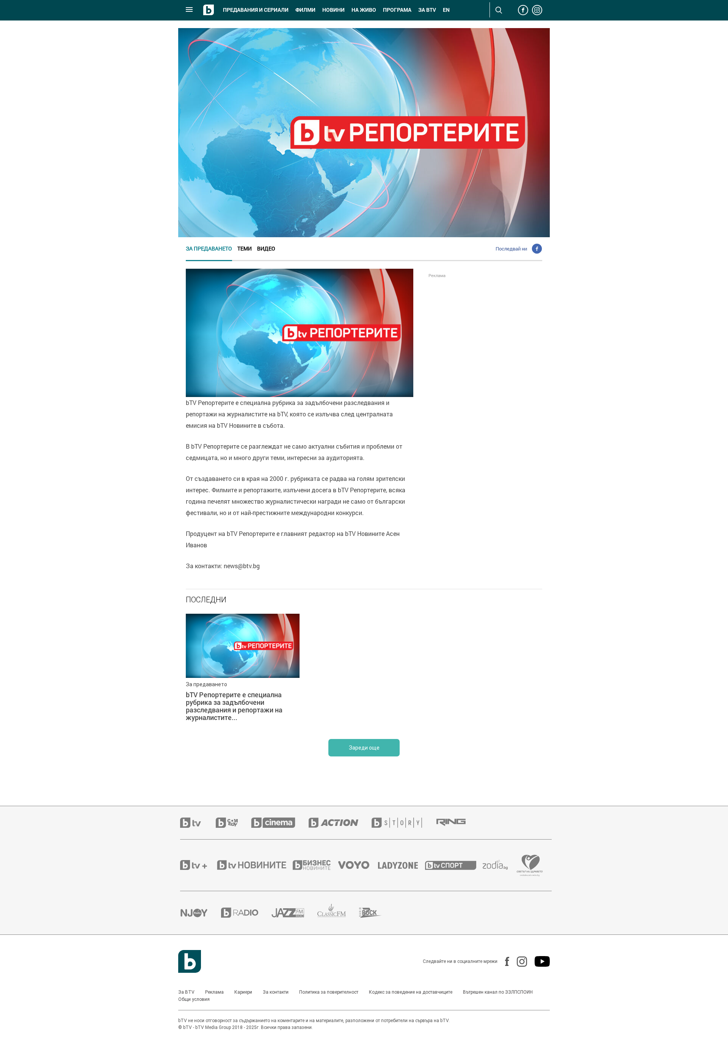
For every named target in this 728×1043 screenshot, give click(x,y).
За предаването (209, 248)
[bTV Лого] (189, 961)
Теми (244, 248)
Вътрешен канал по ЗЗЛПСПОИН (498, 992)
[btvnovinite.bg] (254, 865)
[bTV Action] (340, 823)
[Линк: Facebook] (503, 961)
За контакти (276, 992)
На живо (363, 10)
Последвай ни (511, 248)
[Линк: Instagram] (518, 961)
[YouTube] (538, 961)
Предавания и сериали (256, 10)
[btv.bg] (198, 823)
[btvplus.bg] (198, 865)
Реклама (214, 992)
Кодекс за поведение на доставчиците (410, 992)
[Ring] (457, 822)
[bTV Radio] (246, 913)
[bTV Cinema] (280, 823)
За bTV (427, 10)
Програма (397, 10)
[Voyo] (358, 865)
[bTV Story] (403, 823)
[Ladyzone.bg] (401, 865)
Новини (333, 10)
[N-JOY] (200, 913)
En (446, 10)
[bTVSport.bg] (454, 865)
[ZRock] (377, 913)
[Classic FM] (338, 913)
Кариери (243, 992)
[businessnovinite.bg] (315, 865)
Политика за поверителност (328, 992)
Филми (305, 10)
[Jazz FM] (294, 912)
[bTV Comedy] (233, 823)
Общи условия (194, 999)
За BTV (186, 992)
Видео (266, 248)
